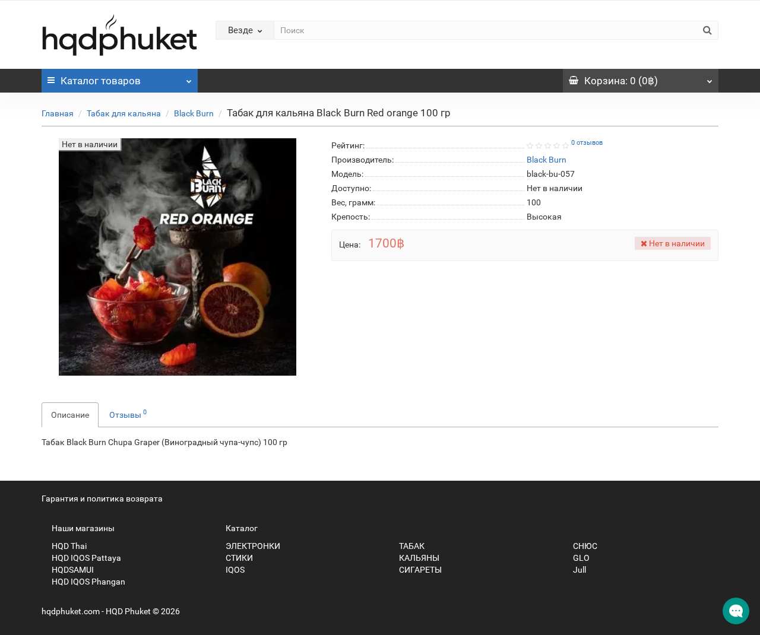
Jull (578, 569)
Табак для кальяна (124, 113)
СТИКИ (238, 558)
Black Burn (194, 113)
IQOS (234, 569)
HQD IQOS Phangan (87, 581)
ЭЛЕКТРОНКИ (252, 546)
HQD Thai (68, 546)
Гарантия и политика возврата (102, 498)
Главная (58, 113)
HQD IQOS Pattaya (85, 558)
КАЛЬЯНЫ (418, 558)
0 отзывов (587, 143)
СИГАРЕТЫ (419, 569)
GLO (580, 558)
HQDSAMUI (72, 569)
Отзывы (128, 413)
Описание (70, 415)
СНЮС (584, 546)
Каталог (101, 81)
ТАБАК (411, 546)
